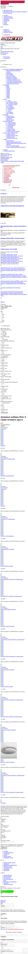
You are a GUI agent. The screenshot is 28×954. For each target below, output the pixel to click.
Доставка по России (8, 18)
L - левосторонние (10, 122)
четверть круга (8, 306)
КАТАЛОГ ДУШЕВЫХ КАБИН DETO (13, 69)
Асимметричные (10, 117)
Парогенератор (10, 140)
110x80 (8, 90)
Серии (5, 99)
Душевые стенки (10, 136)
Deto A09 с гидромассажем (7, 475)
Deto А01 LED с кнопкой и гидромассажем (11, 716)
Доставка (5, 15)
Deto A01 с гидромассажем (7, 536)
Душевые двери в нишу (12, 135)
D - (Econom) (9, 105)
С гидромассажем (10, 125)
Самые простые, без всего (12, 83)
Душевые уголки (10, 134)
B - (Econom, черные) (11, 101)
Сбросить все (4, 307)
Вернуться (3, 900)
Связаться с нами (7, 866)
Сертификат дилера (8, 857)
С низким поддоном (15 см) (13, 79)
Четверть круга (10, 116)
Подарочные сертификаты (9, 881)
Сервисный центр (7, 16)
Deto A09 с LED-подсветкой (7, 626)
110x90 (8, 91)
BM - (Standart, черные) (12, 103)
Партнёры (5, 883)
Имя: (2, 903)
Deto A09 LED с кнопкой (7, 566)
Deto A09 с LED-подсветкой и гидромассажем (12, 656)
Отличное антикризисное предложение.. (11, 287)
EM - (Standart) (9, 107)
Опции (5, 139)
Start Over (3, 901)
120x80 (8, 92)
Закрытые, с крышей (11, 77)
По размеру (6, 85)
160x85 (8, 96)
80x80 (7, 86)
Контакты (5, 24)
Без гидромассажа (10, 75)
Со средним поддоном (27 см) (13, 81)
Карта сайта (6, 870)
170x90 (8, 97)
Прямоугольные (10, 120)
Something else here (8, 32)
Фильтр (2, 426)
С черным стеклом (10, 130)
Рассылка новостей (8, 879)
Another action (6, 30)
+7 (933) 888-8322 (17, 891)
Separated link (6, 34)
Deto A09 (3, 445)
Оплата (5, 21)
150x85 (8, 95)
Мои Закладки (6, 877)
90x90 (7, 87)
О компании (6, 20)
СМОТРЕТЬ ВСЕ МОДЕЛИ (13, 70)
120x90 (8, 94)
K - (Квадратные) (10, 108)
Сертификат (6, 869)
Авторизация (6, 58)
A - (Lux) (8, 100)
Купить (4, 456)
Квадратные (9, 118)
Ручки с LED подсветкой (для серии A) (16, 147)
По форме (5, 114)
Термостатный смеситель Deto (13, 142)
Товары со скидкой (8, 884)
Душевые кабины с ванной (13, 131)
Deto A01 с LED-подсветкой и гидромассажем (12, 792)
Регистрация (6, 56)
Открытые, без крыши (11, 78)
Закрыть (3, 302)
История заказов (7, 876)
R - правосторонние (11, 123)
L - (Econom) (9, 109)
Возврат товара (7, 856)
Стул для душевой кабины (12, 145)
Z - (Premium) (9, 112)
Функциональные (7, 121)
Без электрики (9, 74)
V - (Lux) (8, 110)
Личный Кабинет (7, 875)
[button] (2, 27)
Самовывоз (6, 19)
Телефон (3, 927)
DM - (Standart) (10, 113)
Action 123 (6, 29)
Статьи (5, 23)
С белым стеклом (10, 129)
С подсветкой (9, 127)
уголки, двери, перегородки (10, 132)
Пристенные (9, 73)
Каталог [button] (3, 44)
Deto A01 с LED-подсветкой (7, 762)
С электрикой (9, 126)
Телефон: (3, 906)
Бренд (4, 880)
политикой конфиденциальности (16, 929)
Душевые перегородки (11, 138)
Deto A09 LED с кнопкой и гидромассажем (11, 596)
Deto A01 (3, 505)
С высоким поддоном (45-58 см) (14, 82)
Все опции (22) (4, 412)
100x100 (8, 88)
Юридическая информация (10, 865)
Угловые (8, 72)
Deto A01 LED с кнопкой (7, 686)
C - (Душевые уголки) (11, 104)
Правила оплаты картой (9, 862)
